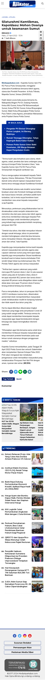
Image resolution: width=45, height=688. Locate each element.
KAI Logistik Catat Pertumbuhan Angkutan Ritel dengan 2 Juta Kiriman (18, 511)
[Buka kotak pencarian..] (42, 3)
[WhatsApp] (25, 372)
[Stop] (40, 35)
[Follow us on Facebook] (15, 636)
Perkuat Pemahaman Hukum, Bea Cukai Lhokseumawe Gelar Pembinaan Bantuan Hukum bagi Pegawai (15, 528)
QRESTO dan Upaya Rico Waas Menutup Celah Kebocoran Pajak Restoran (17, 539)
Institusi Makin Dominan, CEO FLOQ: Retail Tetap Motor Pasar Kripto (16, 470)
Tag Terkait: (8, 379)
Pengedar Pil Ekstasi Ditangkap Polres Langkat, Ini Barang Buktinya (20, 131)
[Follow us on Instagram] (25, 636)
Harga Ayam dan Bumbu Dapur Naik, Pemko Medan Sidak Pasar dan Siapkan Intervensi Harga (17, 499)
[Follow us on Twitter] (20, 636)
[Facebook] (11, 372)
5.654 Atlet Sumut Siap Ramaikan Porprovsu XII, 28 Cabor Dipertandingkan (18, 584)
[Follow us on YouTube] (30, 636)
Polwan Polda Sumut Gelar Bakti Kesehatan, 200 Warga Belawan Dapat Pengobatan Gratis (21, 147)
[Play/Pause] (40, 32)
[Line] (20, 372)
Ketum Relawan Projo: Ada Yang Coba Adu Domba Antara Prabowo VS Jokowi (18, 456)
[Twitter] (16, 372)
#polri (19, 379)
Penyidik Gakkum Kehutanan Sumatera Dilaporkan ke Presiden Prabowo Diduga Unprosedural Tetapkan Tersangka (16, 557)
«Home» (5, 17)
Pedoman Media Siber (23, 652)
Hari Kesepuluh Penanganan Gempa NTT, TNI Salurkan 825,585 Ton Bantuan (17, 571)
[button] (40, 38)
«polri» (12, 17)
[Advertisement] (19, 611)
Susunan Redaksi (22, 643)
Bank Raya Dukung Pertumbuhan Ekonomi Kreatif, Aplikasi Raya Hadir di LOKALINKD (18, 485)
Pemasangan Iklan (22, 647)
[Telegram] (30, 372)
